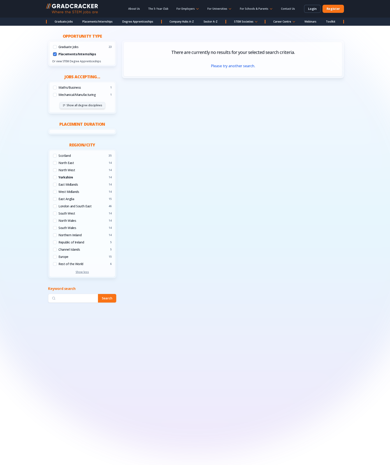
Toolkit (330, 21)
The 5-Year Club (158, 9)
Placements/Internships (97, 21)
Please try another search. (233, 65)
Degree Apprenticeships (137, 21)
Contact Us (288, 9)
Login (312, 9)
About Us (134, 9)
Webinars (310, 21)
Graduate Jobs (64, 21)
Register (333, 9)
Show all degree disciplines (84, 105)
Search (107, 298)
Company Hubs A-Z (181, 21)
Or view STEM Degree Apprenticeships (76, 61)
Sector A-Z (211, 21)
